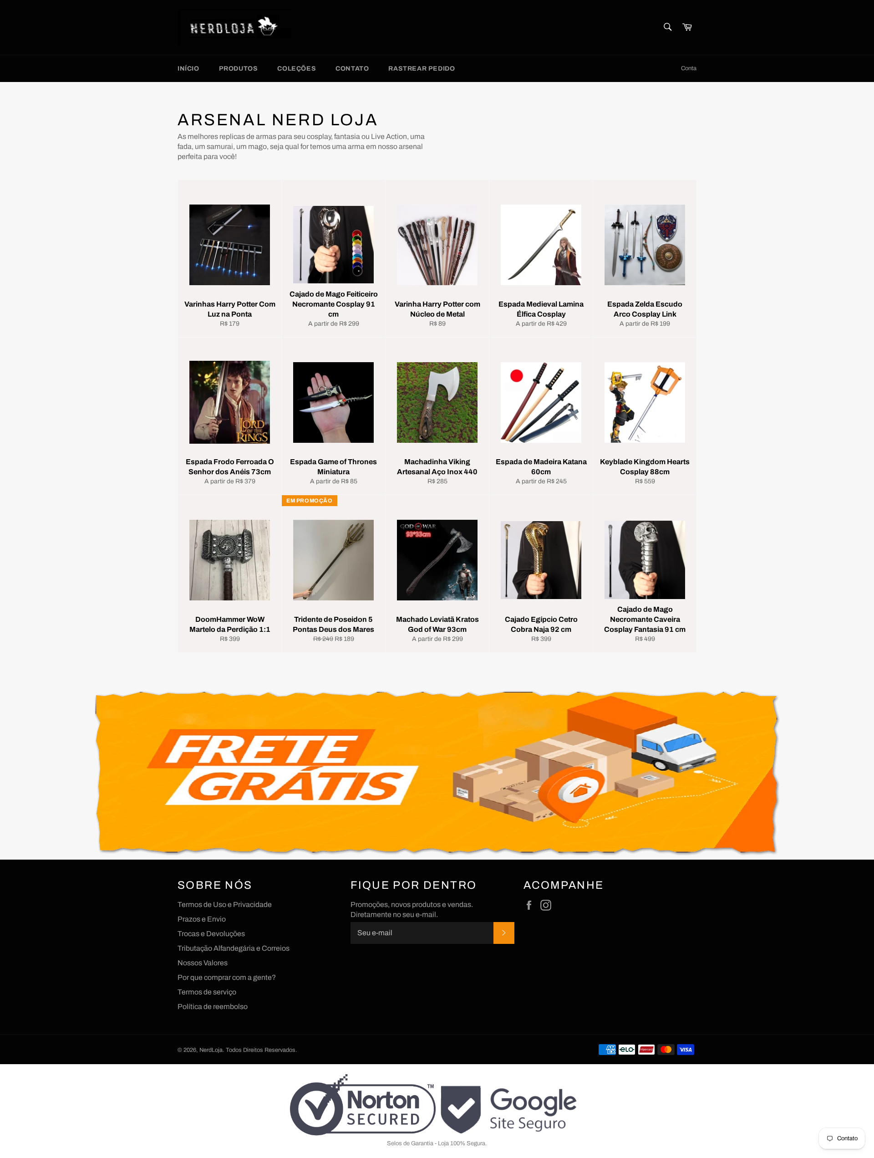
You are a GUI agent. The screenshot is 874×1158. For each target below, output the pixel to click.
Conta (688, 68)
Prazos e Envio (202, 919)
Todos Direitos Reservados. (261, 1050)
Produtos (238, 68)
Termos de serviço (207, 992)
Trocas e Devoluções (211, 934)
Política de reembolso (213, 1006)
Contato (352, 68)
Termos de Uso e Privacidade (225, 904)
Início (188, 68)
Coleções (296, 68)
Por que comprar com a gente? (227, 977)
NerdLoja (211, 1050)
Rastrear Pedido (421, 68)
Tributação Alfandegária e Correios (234, 948)
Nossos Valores (203, 963)
